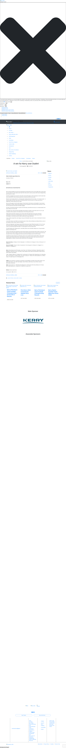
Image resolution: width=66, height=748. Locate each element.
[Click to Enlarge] (26, 171)
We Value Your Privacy (4, 747)
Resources (31, 740)
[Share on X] (40, 172)
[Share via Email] (41, 172)
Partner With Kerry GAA (13, 134)
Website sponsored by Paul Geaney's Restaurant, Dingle (23, 122)
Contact (10, 155)
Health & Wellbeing (12, 153)
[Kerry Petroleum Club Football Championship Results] (40, 285)
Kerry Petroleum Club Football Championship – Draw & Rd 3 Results (12, 293)
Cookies (51, 744)
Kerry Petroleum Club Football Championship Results (39, 292)
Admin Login (51, 720)
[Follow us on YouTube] (59, 118)
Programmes (50, 186)
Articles (8, 172)
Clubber (13, 158)
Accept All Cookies (3, 113)
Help (40, 744)
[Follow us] (60, 118)
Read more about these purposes (8, 110)
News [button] (10, 128)
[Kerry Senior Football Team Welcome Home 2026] (53, 285)
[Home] (34, 127)
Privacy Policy (4, 115)
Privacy (46, 744)
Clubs (10, 138)
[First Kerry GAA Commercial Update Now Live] (26, 285)
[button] (33, 50)
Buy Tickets (24, 715)
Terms (57, 744)
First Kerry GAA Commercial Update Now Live (26, 292)
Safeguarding (11, 151)
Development (31, 733)
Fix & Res (10, 130)
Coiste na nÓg (11, 144)
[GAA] (27, 705)
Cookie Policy (4, 114)
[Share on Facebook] (38, 172)
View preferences (14, 113)
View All (57, 282)
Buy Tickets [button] (11, 132)
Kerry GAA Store (57, 122)
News (16, 172)
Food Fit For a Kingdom (13, 142)
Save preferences (22, 113)
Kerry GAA (51, 724)
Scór (10, 147)
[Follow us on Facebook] (57, 118)
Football (12, 172)
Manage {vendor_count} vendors (8, 109)
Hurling (49, 179)
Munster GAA (51, 725)
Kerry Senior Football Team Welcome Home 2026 (53, 292)
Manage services (5, 108)
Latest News (50, 181)
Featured (50, 173)
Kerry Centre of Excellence (14, 149)
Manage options (5, 107)
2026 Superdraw (12, 136)
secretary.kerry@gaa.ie (16, 728)
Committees (11, 140)
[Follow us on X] (58, 118)
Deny (9, 113)
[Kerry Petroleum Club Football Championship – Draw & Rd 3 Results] (12, 286)
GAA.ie (50, 726)
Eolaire (33, 158)
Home (21, 161)
